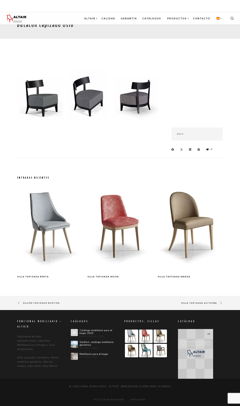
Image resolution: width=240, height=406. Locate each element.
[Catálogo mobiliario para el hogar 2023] (74, 332)
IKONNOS (164, 386)
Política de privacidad (109, 399)
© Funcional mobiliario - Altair (93, 386)
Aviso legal (138, 399)
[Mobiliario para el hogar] (74, 356)
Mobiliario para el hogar (94, 354)
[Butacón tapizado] (41, 88)
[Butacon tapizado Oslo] (173, 149)
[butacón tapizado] (88, 88)
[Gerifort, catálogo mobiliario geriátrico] (74, 344)
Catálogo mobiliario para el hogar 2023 (96, 331)
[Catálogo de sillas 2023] (195, 353)
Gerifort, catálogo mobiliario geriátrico (97, 343)
